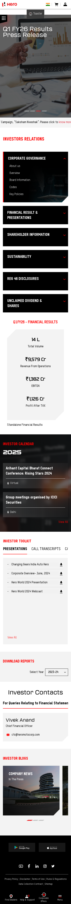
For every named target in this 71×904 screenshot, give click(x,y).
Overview (14, 173)
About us (14, 166)
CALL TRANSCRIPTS (46, 549)
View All (63, 522)
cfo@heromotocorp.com (26, 734)
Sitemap (49, 884)
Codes (13, 187)
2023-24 (53, 672)
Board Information (19, 180)
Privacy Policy (11, 879)
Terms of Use (38, 879)
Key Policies (16, 194)
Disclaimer (25, 879)
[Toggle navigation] (60, 896)
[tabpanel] (31, 790)
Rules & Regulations (56, 879)
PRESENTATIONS (15, 549)
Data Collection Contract (31, 884)
